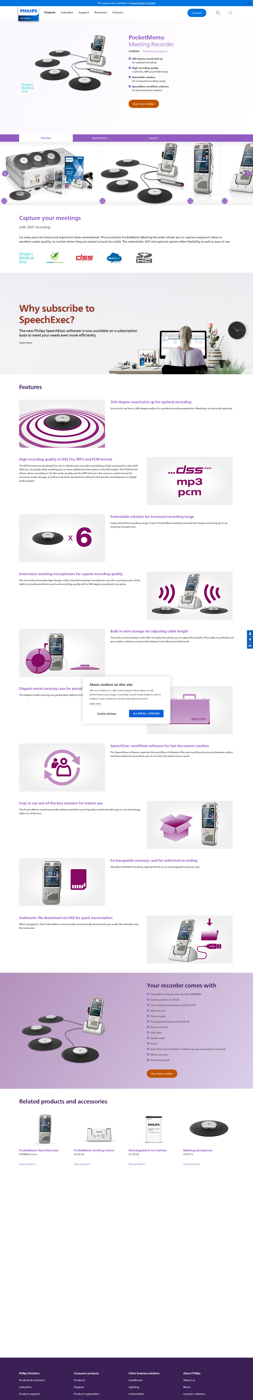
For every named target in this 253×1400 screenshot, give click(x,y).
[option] (49, 173)
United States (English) (143, 3)
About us (189, 1380)
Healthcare (136, 1380)
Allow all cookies (146, 713)
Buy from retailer (144, 103)
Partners (118, 12)
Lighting (134, 1387)
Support (84, 12)
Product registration (86, 1393)
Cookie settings (106, 713)
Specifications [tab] (99, 138)
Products (49, 12)
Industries (67, 12)
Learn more (95, 703)
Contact (197, 12)
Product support (29, 1393)
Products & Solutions (32, 1380)
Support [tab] (153, 138)
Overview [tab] (46, 138)
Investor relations (194, 1393)
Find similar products (154, 51)
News (186, 1387)
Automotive (136, 1393)
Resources (100, 12)
